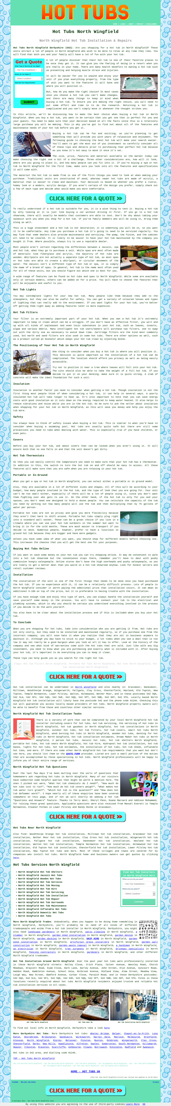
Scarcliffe (59, 1047)
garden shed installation (69, 935)
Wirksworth (83, 1037)
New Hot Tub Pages (28, 1082)
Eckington (116, 1047)
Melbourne (134, 1037)
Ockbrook (112, 1040)
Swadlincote (65, 1044)
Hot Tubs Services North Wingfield (46, 865)
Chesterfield (21, 1044)
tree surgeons (74, 949)
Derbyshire (66, 1033)
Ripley (57, 1040)
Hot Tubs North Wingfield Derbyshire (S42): (43, 48)
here (16, 858)
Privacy (156, 1082)
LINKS (122, 24)
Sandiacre (66, 1037)
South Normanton (129, 1044)
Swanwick (148, 1047)
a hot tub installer (65, 928)
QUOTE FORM (73, 754)
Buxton (98, 1040)
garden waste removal (73, 945)
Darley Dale (102, 1037)
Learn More (133, 1104)
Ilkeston (29, 1047)
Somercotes (109, 1044)
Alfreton (82, 1044)
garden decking (47, 938)
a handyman (123, 945)
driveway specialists (130, 949)
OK (144, 1104)
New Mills (49, 1044)
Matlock (119, 1037)
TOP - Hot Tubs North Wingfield (34, 1058)
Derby (36, 1044)
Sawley (95, 1044)
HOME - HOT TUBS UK (85, 1071)
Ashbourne (74, 1047)
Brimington (49, 1037)
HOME (115, 24)
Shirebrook (31, 1037)
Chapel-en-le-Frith (136, 1033)
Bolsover (71, 1040)
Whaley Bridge (99, 1033)
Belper (116, 1033)
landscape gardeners (41, 932)
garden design (124, 935)
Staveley (43, 1047)
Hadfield (130, 1047)
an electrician (23, 949)
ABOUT (130, 24)
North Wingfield (86, 687)
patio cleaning (95, 932)
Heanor (17, 1047)
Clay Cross (148, 1040)
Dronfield (150, 1037)
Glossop (18, 1040)
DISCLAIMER (151, 24)
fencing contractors (42, 952)
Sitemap (15, 1082)
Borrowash (101, 1047)
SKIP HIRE (93, 938)
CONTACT (139, 24)
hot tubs (56, 851)
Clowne (87, 1047)
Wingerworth (129, 1040)
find (23, 834)
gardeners (93, 952)
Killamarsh (149, 1044)
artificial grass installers (89, 942)
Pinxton (85, 1040)
